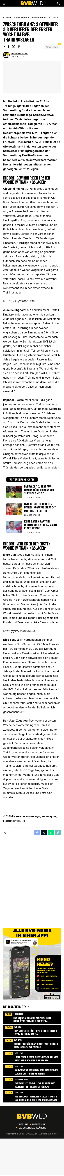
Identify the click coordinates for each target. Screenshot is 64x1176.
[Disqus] (32, 881)
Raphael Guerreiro (11, 820)
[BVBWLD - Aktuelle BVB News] (32, 3)
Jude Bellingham (48, 816)
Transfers (18, 1014)
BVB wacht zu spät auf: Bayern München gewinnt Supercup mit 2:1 (39, 489)
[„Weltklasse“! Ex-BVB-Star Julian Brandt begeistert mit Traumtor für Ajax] (32, 1083)
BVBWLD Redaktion (19, 53)
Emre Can (20, 816)
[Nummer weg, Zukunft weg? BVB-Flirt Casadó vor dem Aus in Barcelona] (32, 1017)
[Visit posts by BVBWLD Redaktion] (6, 55)
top (23, 820)
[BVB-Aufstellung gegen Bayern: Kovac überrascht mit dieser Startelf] (14, 509)
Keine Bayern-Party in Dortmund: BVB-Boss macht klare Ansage (40, 524)
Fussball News (21, 1079)
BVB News (21, 17)
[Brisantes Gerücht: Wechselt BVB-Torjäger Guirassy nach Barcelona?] (32, 1043)
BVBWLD (8, 17)
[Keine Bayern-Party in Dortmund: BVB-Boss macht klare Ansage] (14, 527)
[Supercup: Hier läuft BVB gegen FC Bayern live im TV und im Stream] (32, 1030)
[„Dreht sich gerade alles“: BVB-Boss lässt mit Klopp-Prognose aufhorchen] (32, 1056)
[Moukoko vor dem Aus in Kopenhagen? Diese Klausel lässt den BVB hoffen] (32, 1069)
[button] (5, 3)
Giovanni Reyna (33, 816)
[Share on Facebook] (8, 46)
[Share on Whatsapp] (51, 832)
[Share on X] (13, 46)
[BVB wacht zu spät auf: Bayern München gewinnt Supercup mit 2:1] (14, 492)
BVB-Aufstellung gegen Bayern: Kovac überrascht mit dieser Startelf (40, 507)
